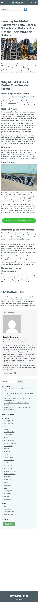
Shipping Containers (10, 471)
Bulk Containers (9, 423)
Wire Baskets (8, 493)
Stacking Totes (8, 479)
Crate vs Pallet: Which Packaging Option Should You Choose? (16, 404)
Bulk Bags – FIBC (9, 421)
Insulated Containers (10, 443)
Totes (5, 488)
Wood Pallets (8, 499)
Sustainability (8, 485)
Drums (6, 429)
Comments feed (9, 512)
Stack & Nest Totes (9, 474)
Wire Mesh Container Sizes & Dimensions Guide (17, 389)
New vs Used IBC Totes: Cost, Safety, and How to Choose (18, 394)
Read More (9, 524)
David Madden (11, 337)
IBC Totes (6, 437)
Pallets (6, 462)
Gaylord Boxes (8, 435)
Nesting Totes (8, 454)
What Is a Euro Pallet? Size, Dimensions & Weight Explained (17, 408)
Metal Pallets (8, 451)
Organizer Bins (8, 457)
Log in (5, 506)
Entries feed (7, 509)
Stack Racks (7, 476)
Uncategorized (8, 491)
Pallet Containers (9, 460)
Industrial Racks (9, 440)
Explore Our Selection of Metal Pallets (19, 221)
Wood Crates (7, 496)
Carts (5, 426)
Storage (6, 482)
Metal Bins (7, 448)
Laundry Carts (8, 446)
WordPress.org (8, 514)
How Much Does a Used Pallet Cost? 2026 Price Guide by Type (17, 399)
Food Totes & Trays (9, 432)
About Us (19, 600)
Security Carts (8, 468)
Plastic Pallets (8, 465)
